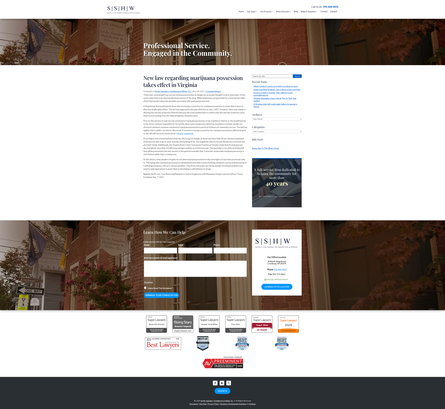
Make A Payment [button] (308, 11)
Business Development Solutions (233, 404)
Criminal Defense (213, 91)
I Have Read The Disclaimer (160, 288)
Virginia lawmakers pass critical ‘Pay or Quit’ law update (274, 99)
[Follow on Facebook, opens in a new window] (215, 383)
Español (333, 11)
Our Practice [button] (265, 11)
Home (241, 11)
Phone (217, 245)
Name (146, 245)
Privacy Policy (213, 404)
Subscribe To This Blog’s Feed (265, 148)
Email (181, 245)
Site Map (203, 404)
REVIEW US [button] (222, 391)
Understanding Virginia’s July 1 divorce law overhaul (276, 89)
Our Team (251, 11)
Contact (323, 11)
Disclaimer (148, 282)
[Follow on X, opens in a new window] (228, 383)
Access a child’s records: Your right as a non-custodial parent (273, 93)
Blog (296, 11)
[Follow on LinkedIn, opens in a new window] (222, 383)
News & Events (282, 11)
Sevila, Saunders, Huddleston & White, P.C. (173, 91)
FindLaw (252, 404)
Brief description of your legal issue (160, 258)
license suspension (185, 133)
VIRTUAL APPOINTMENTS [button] (277, 280)
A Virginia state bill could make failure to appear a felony (275, 105)
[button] (442, 392)
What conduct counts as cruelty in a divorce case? (275, 86)
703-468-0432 (330, 6)
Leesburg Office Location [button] (277, 287)
